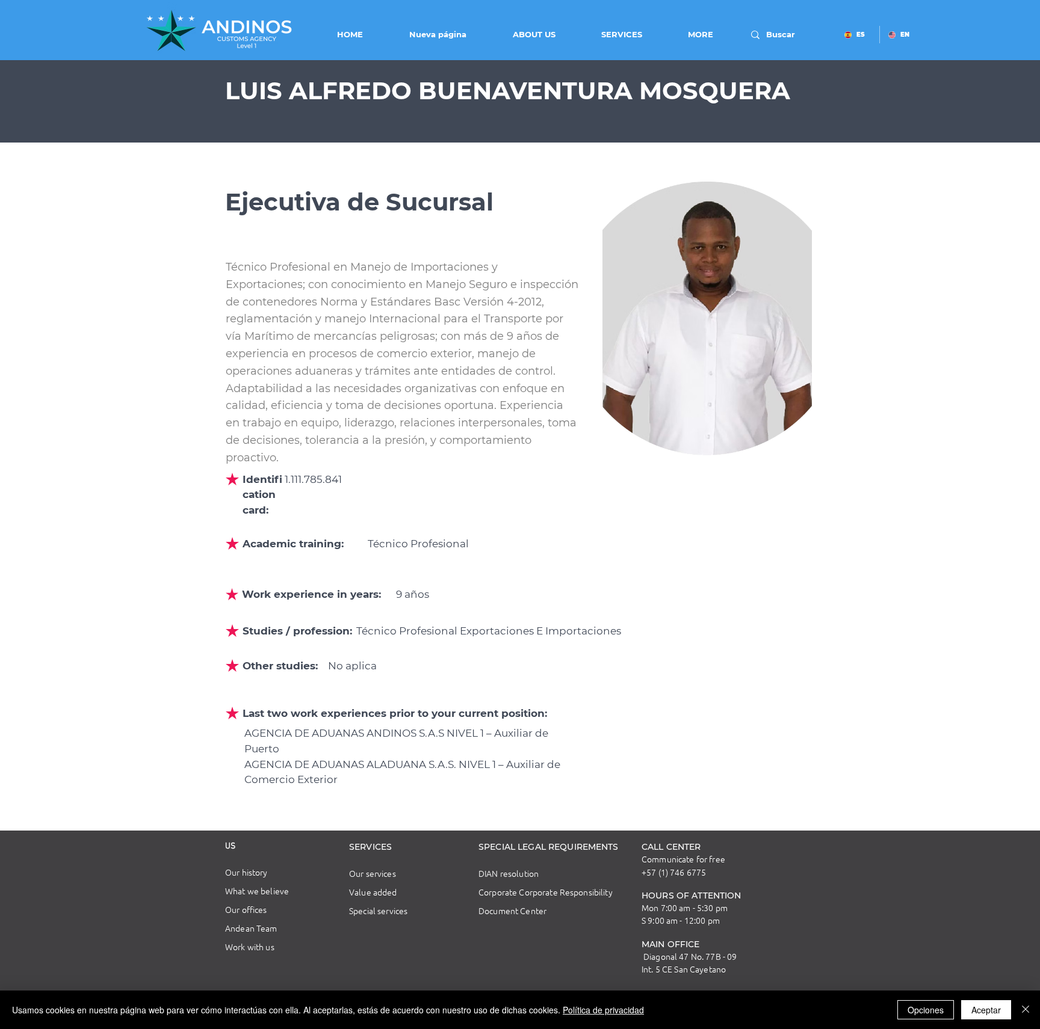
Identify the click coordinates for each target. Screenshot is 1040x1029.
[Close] (1025, 1009)
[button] (520, 34)
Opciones (926, 1010)
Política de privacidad (603, 1010)
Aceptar (986, 1010)
